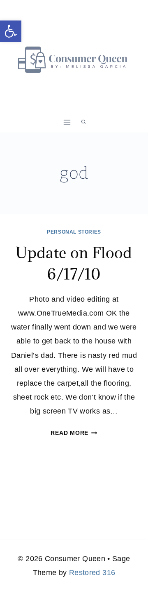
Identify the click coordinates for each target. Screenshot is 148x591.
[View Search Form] (83, 122)
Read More (74, 433)
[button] (10, 31)
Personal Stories (74, 232)
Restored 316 (92, 572)
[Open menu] (67, 122)
